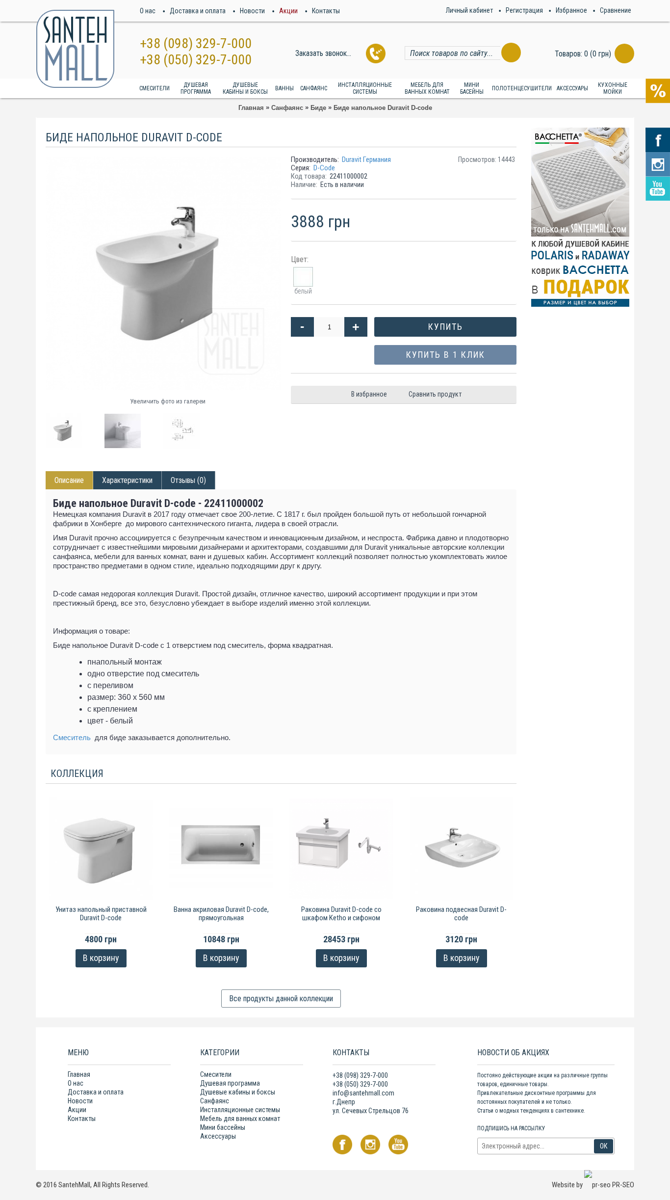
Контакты (82, 1118)
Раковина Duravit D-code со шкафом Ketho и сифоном (341, 913)
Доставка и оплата (96, 1092)
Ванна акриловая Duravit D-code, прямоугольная (221, 913)
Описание (69, 480)
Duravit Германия (366, 159)
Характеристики (127, 480)
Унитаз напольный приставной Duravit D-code (101, 913)
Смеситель (72, 737)
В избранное (369, 394)
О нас (75, 1083)
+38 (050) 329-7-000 (196, 60)
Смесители (216, 1074)
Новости (80, 1101)
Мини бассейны (222, 1127)
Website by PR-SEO (593, 1184)
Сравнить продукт (435, 394)
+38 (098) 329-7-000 (196, 43)
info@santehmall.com (363, 1093)
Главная (79, 1074)
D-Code (324, 167)
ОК (603, 1146)
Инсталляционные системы (240, 1110)
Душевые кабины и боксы (237, 1092)
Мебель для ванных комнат (240, 1118)
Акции (77, 1110)
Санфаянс (214, 1101)
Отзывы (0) (188, 480)
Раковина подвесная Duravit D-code (461, 913)
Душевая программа (230, 1083)
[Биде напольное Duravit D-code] (67, 427)
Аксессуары (218, 1136)
